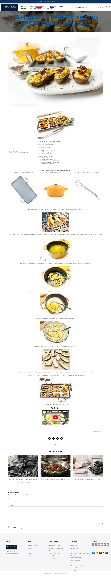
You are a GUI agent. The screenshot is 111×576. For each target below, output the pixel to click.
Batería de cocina (32, 556)
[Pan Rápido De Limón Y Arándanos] (63, 445)
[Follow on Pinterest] (105, 544)
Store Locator (74, 570)
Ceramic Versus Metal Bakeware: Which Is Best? (88, 479)
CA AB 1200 (52, 558)
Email (58, 499)
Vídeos (72, 563)
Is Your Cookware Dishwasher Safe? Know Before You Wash (23, 480)
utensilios (30, 553)
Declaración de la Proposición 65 (57, 551)
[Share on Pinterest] (57, 438)
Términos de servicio (54, 553)
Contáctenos (73, 545)
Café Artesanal (31, 551)
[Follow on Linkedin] (102, 544)
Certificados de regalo (76, 557)
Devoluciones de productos (56, 548)
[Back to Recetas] (55, 445)
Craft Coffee (51, 6)
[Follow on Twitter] (96, 544)
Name (10, 499)
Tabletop (60, 6)
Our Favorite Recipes (36, 8)
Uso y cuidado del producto (77, 565)
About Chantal (74, 548)
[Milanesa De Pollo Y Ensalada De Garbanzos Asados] (48, 445)
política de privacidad (54, 545)
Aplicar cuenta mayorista (77, 551)
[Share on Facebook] (49, 438)
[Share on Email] (61, 438)
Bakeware (23, 8)
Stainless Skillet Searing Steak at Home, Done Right (55, 479)
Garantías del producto (76, 568)
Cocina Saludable (75, 560)
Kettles (23, 6)
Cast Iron (42, 6)
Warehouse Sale (48, 8)
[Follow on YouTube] (108, 544)
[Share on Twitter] (53, 438)
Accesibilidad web (53, 556)
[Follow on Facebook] (93, 544)
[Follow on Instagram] (99, 544)
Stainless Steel (32, 6)
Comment (11, 505)
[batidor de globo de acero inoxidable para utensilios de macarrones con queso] (88, 190)
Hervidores (30, 548)
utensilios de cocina (33, 545)
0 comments (97, 431)
